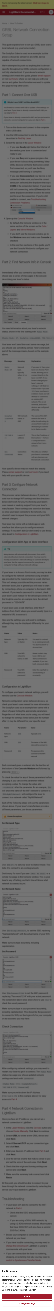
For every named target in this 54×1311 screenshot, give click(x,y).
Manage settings (27, 1303)
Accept (27, 1296)
